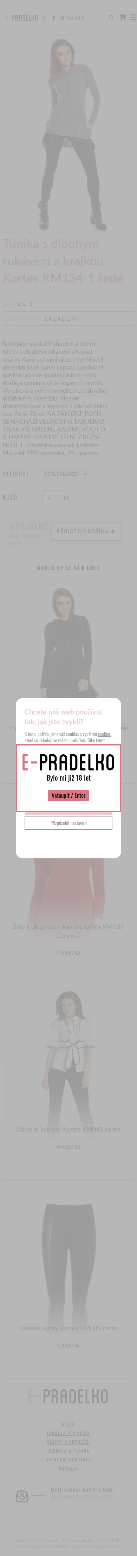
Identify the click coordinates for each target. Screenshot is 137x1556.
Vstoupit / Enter (68, 795)
